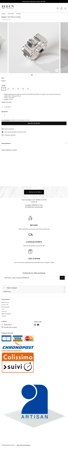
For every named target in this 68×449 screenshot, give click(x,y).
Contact (4, 316)
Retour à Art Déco (35, 192)
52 (8, 89)
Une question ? (6, 143)
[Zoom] (57, 70)
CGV (3, 309)
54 (13, 89)
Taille (3, 85)
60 (28, 89)
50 (3, 89)
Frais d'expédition (6, 120)
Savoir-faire (5, 304)
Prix (3, 78)
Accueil (3, 13)
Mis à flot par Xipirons (23, 445)
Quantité (5, 111)
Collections (11, 13)
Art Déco (18, 13)
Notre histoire (5, 302)
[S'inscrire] (62, 278)
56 (18, 89)
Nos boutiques (5, 307)
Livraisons (4, 311)
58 (23, 89)
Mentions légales (6, 313)
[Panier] (61, 7)
